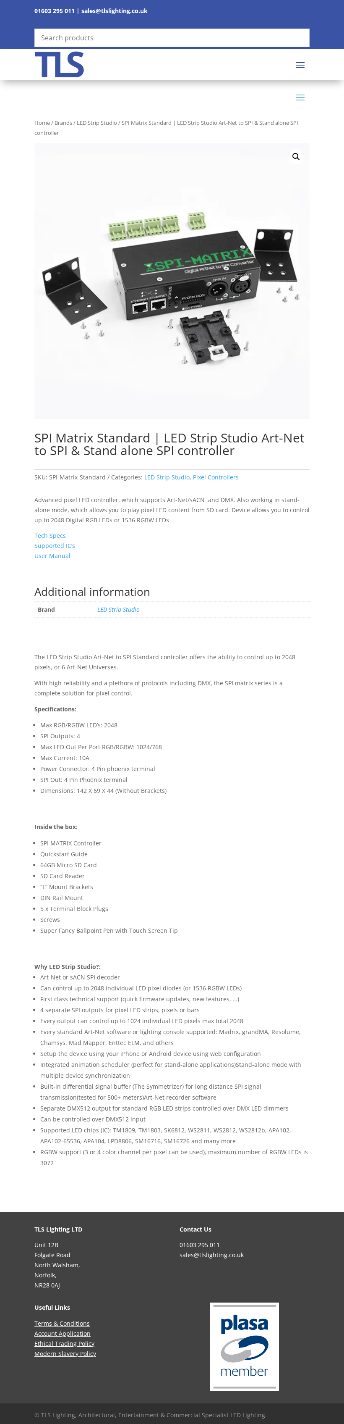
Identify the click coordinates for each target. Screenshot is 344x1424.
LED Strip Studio (97, 122)
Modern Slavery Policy (65, 1354)
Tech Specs (50, 536)
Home (42, 122)
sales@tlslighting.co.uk (114, 11)
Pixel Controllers (216, 477)
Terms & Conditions (62, 1323)
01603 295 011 (54, 11)
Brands (63, 122)
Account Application (62, 1333)
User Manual (52, 556)
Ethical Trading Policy (64, 1344)
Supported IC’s (54, 546)
